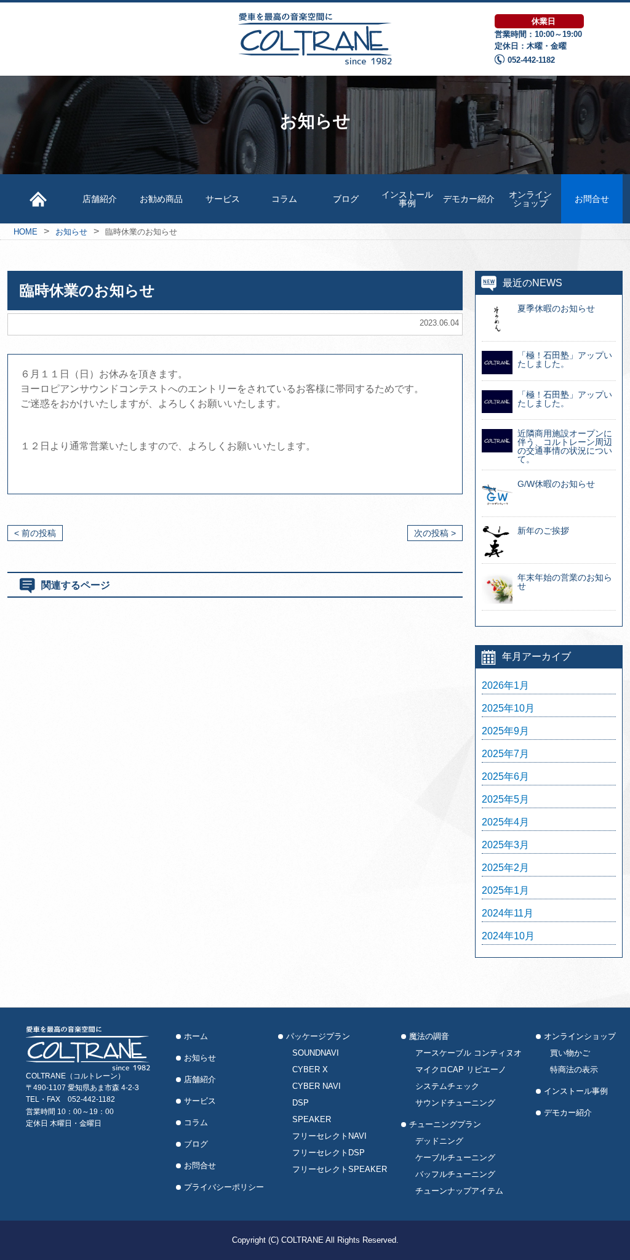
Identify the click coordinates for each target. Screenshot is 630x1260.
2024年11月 (507, 913)
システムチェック (447, 1086)
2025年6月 (505, 777)
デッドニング (439, 1141)
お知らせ (200, 1057)
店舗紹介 (99, 199)
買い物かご (570, 1052)
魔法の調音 (429, 1036)
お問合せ (592, 199)
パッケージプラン (318, 1036)
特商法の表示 (574, 1069)
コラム (284, 199)
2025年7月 (505, 754)
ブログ (346, 199)
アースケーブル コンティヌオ (468, 1052)
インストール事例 (407, 199)
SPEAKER (311, 1119)
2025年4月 (505, 822)
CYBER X (310, 1069)
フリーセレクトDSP (328, 1152)
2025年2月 (505, 868)
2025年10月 (508, 708)
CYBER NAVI (316, 1086)
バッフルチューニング (455, 1174)
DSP (300, 1102)
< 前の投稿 (35, 533)
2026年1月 (505, 686)
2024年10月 (508, 936)
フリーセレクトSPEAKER (339, 1169)
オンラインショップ (530, 199)
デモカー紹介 (469, 199)
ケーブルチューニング (455, 1157)
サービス (222, 199)
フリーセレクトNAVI (329, 1136)
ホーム (196, 1036)
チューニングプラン (445, 1124)
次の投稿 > (435, 533)
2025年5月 (505, 800)
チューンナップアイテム (459, 1190)
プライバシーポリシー (224, 1187)
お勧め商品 (161, 199)
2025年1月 (505, 891)
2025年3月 (505, 845)
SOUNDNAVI (315, 1052)
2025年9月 (505, 731)
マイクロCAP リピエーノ (460, 1069)
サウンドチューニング (455, 1102)
